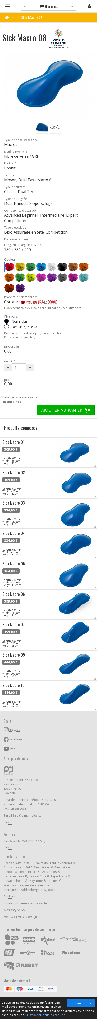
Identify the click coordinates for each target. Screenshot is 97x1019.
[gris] (62, 277)
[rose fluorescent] (41, 277)
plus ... (8, 822)
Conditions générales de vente (25, 903)
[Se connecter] (89, 6)
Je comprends (81, 1003)
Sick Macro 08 (32, 17)
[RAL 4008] (20, 288)
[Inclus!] (6, 326)
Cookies (9, 896)
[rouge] (9, 267)
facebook (15, 739)
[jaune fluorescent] (30, 277)
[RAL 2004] (9, 288)
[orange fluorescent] (9, 277)
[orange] (83, 267)
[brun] (73, 267)
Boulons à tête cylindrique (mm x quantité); (32, 333)
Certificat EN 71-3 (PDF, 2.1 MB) (24, 841)
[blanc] (52, 267)
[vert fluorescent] (20, 277)
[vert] (30, 267)
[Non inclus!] (6, 321)
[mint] (83, 277)
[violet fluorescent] (52, 277)
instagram (16, 729)
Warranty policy (14, 910)
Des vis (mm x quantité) (19, 337)
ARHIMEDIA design (24, 917)
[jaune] (20, 267)
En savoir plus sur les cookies (45, 1015)
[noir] (62, 267)
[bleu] (41, 267)
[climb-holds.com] (7, 18)
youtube (15, 748)
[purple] (73, 277)
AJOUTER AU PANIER (62, 410)
